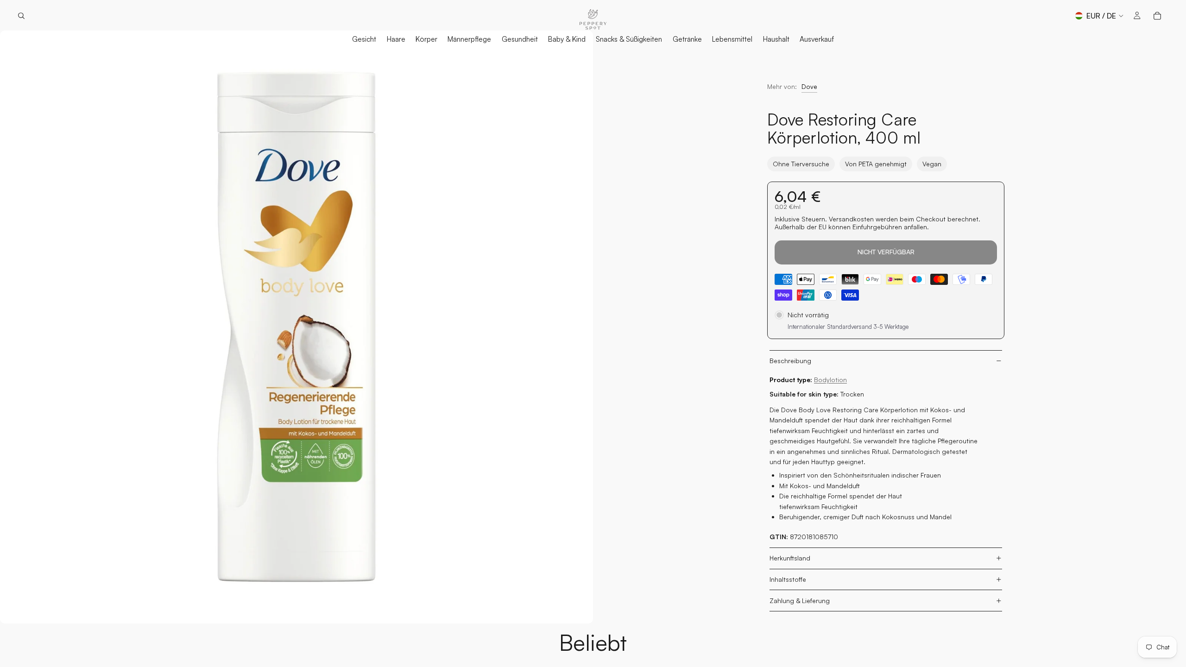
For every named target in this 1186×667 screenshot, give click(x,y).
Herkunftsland (790, 558)
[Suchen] (21, 16)
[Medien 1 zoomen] (296, 327)
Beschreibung (790, 361)
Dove (809, 86)
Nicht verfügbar (886, 252)
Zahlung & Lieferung (800, 600)
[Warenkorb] (1157, 16)
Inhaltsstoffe (788, 579)
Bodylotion (830, 380)
